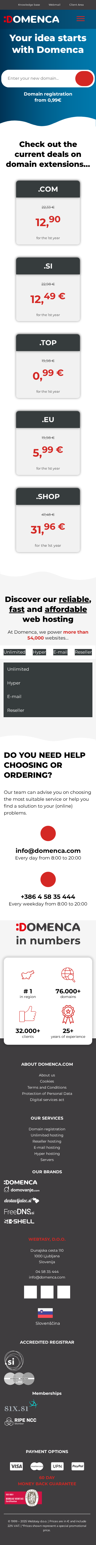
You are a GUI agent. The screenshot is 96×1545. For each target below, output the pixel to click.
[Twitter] (47, 1292)
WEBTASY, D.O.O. (47, 1239)
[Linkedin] (63, 1292)
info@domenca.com (48, 850)
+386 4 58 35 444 (48, 896)
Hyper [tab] (39, 652)
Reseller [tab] (83, 652)
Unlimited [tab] (15, 652)
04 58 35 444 (47, 1271)
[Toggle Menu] (81, 18)
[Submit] (84, 78)
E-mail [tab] (60, 652)
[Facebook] (30, 1292)
